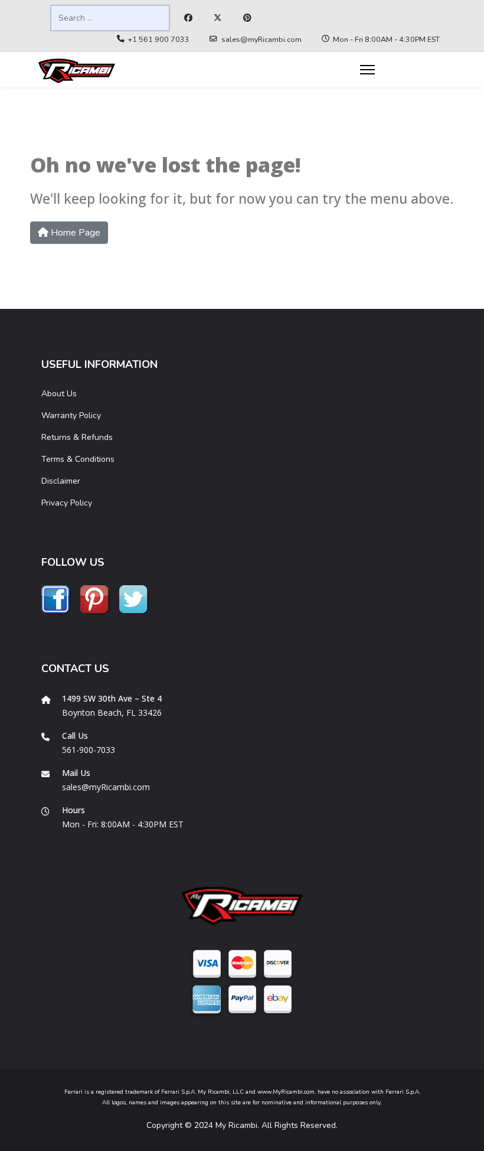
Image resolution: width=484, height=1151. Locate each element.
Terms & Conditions (78, 459)
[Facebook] (188, 18)
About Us (59, 393)
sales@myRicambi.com (261, 39)
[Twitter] (218, 18)
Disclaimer (60, 481)
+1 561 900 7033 (158, 39)
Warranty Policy (71, 415)
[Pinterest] (247, 18)
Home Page (74, 232)
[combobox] (110, 18)
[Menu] (367, 69)
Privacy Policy (66, 502)
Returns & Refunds (77, 437)
